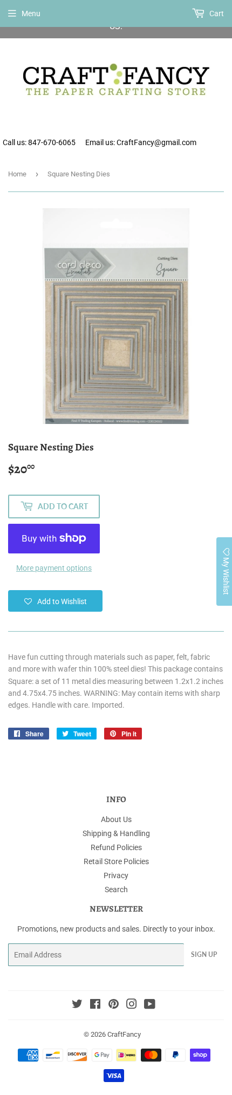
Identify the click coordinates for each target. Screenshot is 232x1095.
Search (116, 889)
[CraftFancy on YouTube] (149, 1005)
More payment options (54, 568)
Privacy (116, 875)
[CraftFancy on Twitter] (77, 1005)
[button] (55, 601)
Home (17, 174)
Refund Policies (116, 847)
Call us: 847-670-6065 (39, 142)
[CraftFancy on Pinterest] (113, 1005)
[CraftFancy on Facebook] (95, 1005)
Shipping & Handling (116, 833)
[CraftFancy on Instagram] (131, 1005)
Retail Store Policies (116, 861)
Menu (31, 13)
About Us (116, 819)
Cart (216, 13)
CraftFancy (124, 1034)
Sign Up (204, 954)
